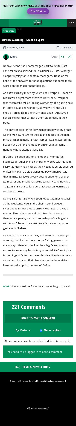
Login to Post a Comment (38, 318)
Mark (6, 286)
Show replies (52, 330)
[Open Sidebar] (71, 23)
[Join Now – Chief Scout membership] (38, 9)
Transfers (8, 30)
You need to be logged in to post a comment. (35, 351)
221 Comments (28, 307)
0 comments (66, 47)
